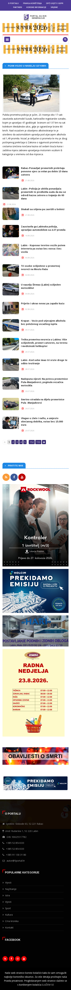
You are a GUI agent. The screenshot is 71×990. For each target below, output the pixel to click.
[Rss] (6, 477)
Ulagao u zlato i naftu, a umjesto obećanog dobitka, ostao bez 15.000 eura (42, 421)
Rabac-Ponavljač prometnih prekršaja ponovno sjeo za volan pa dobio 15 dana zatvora (44, 171)
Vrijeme (54, 7)
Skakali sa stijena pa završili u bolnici (42, 209)
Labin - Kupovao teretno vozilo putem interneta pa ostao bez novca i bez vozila (43, 248)
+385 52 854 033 (15, 842)
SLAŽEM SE (48, 984)
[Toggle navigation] (7, 39)
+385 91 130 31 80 (16, 854)
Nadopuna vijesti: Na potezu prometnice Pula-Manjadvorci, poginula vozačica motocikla (44, 382)
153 (38, 442)
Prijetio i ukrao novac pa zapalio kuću (42, 303)
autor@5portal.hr (16, 860)
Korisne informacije (36, 7)
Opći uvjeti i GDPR (54, 3)
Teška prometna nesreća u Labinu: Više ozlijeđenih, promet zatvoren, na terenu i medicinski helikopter (44, 342)
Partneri (17, 7)
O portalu (13, 3)
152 (32, 442)
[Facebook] (14, 477)
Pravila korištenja (32, 3)
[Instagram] (17, 959)
